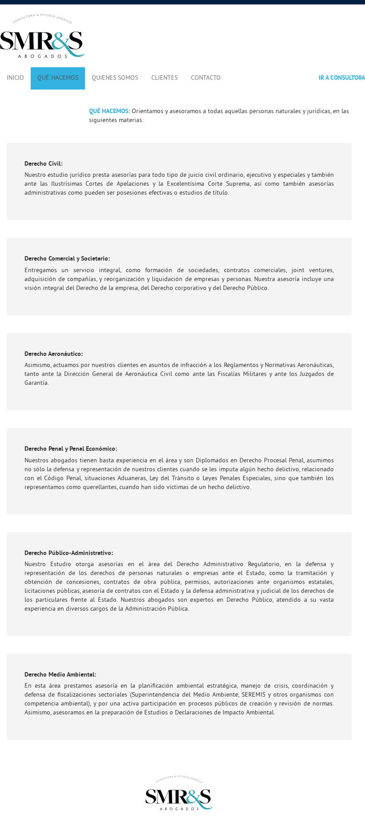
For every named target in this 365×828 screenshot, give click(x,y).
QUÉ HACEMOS (57, 78)
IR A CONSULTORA (342, 78)
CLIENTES (164, 78)
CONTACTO (206, 78)
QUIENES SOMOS (115, 78)
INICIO (15, 78)
